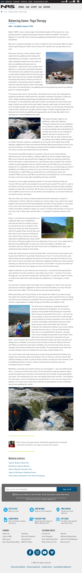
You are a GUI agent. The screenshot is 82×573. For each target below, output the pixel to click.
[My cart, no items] (79, 2)
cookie (49, 499)
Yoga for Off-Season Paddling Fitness (22, 472)
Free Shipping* (47, 536)
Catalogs (24, 533)
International (26, 539)
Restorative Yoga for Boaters (19, 466)
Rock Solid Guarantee (50, 539)
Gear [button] (27, 6)
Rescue (9, 1)
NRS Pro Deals (26, 542)
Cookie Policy (47, 567)
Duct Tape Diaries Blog (11, 542)
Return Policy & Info (49, 542)
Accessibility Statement (62, 567)
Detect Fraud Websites (69, 539)
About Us (6, 533)
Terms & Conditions (18, 567)
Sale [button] (40, 6)
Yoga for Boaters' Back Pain (19, 463)
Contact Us (46, 533)
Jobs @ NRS (7, 536)
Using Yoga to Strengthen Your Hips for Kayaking (27, 475)
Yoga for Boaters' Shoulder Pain (20, 469)
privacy (44, 499)
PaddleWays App (41, 1)
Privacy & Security (33, 567)
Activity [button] (34, 6)
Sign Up (66, 489)
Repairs (63, 533)
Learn (5, 12)
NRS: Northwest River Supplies (8, 6)
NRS (2, 1)
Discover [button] (46, 6)
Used (30, 1)
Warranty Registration (69, 536)
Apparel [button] (21, 6)
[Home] (1, 12)
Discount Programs (28, 536)
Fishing (16, 1)
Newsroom (7, 539)
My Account (65, 542)
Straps (24, 1)
